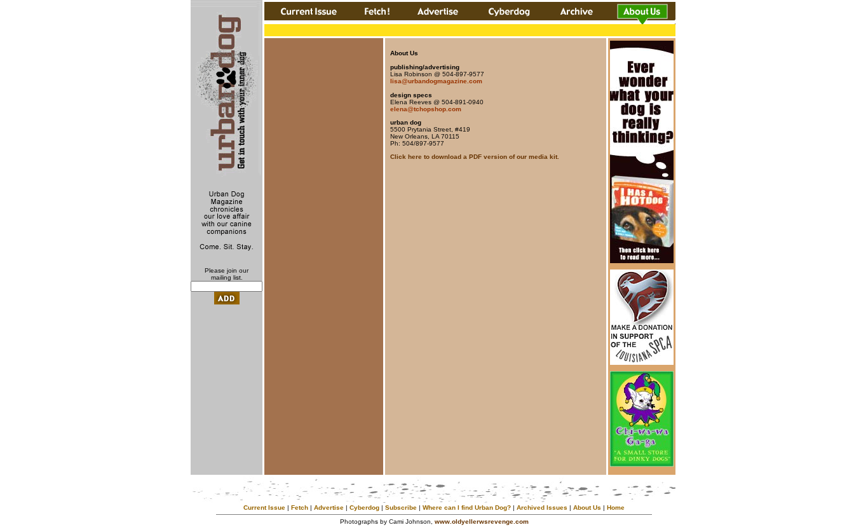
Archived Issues (542, 507)
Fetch (299, 507)
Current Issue (264, 507)
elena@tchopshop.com (425, 109)
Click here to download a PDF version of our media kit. (474, 156)
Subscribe (401, 507)
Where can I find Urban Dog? (467, 507)
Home (616, 507)
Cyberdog (364, 507)
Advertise (329, 507)
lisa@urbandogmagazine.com (436, 81)
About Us (587, 507)
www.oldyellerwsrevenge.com (482, 521)
